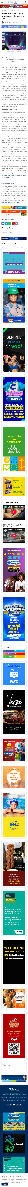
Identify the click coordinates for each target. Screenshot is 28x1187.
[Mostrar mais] (19, 223)
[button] (2, 2)
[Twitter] (6, 223)
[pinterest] (20, 1105)
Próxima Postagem (21, 247)
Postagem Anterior (6, 247)
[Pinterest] (13, 223)
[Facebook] (2, 223)
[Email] (16, 223)
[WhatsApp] (9, 223)
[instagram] (17, 1105)
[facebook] (7, 1105)
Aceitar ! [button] (5, 1184)
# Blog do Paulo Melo (14, 10)
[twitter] (10, 1105)
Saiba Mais (19, 1182)
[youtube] (14, 1105)
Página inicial (4, 10)
